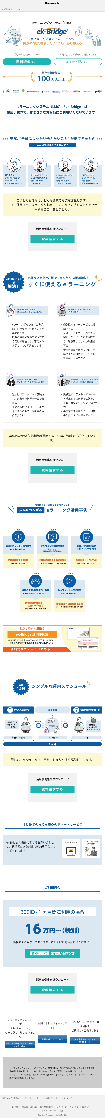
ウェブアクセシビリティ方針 (52, 1111)
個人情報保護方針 (46, 1107)
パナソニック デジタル (10, 1098)
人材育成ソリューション (11, 9)
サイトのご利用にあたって (80, 1107)
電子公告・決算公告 (29, 1107)
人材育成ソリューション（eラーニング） (58, 1098)
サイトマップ (62, 1107)
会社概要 (15, 1107)
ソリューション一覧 (31, 1098)
